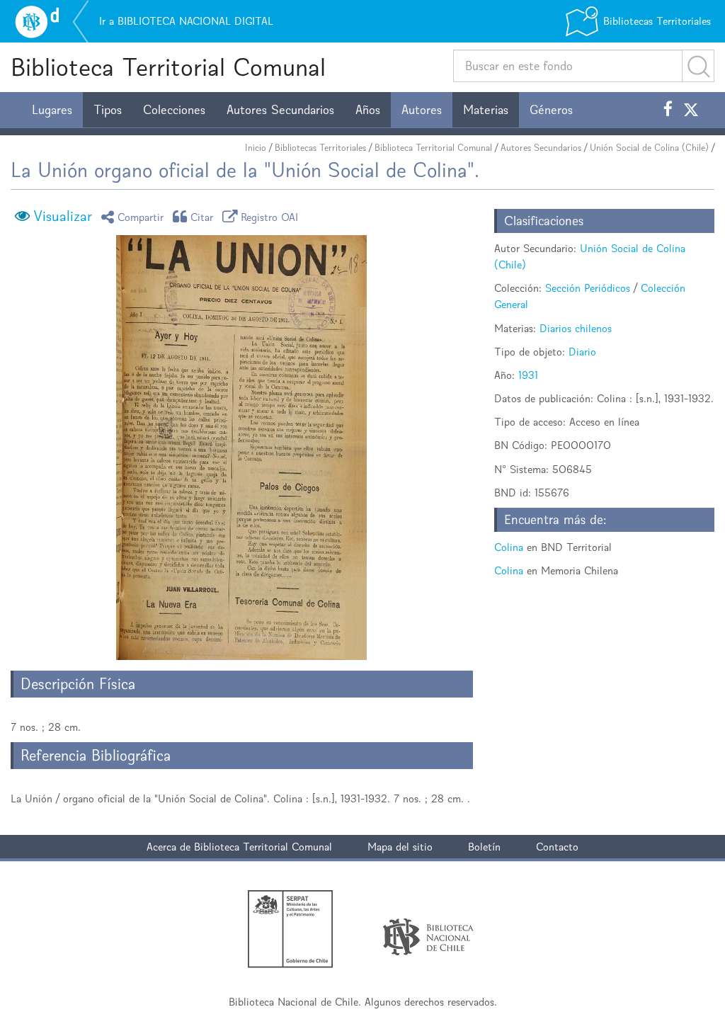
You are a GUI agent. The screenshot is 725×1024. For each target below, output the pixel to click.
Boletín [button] (484, 846)
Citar (202, 216)
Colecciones (174, 110)
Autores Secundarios (280, 110)
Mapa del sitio (400, 846)
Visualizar (62, 216)
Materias (485, 110)
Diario (582, 351)
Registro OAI (269, 216)
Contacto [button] (557, 846)
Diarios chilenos (576, 328)
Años (367, 110)
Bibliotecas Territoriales (320, 148)
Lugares (52, 110)
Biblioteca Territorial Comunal (168, 67)
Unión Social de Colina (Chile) (649, 148)
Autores (421, 110)
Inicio (255, 148)
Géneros (551, 110)
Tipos (107, 110)
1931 (528, 375)
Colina (508, 547)
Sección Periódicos (587, 288)
